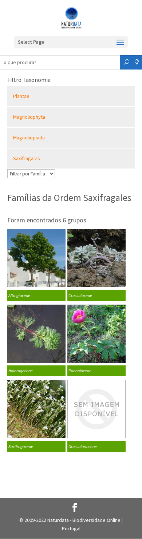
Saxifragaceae (20, 446)
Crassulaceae (80, 295)
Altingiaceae (19, 295)
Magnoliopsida (29, 137)
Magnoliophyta (29, 117)
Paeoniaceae (79, 370)
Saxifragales (26, 158)
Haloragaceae (20, 370)
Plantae (21, 96)
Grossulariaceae (82, 446)
